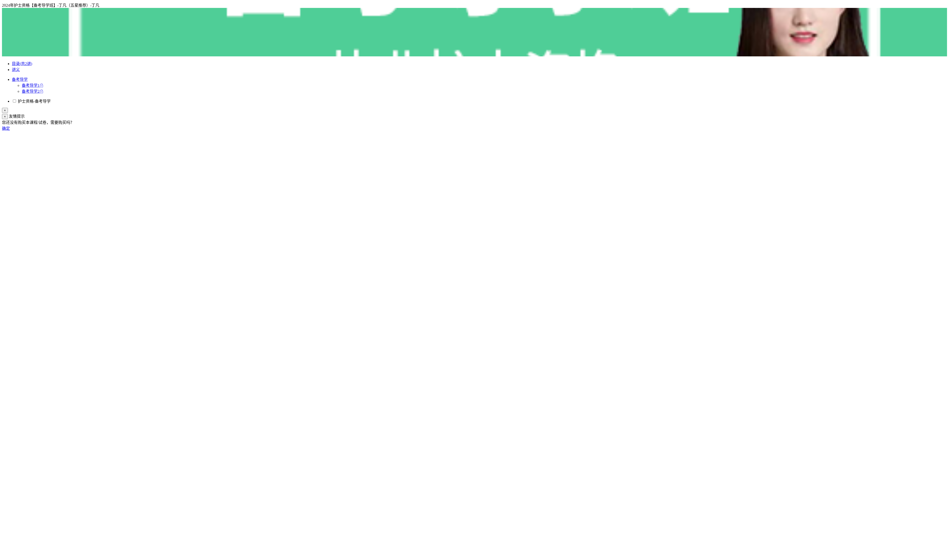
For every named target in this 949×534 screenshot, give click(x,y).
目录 (22, 64)
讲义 (16, 69)
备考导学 (20, 79)
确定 (6, 128)
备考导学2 (31, 91)
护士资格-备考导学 (34, 101)
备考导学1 (31, 85)
